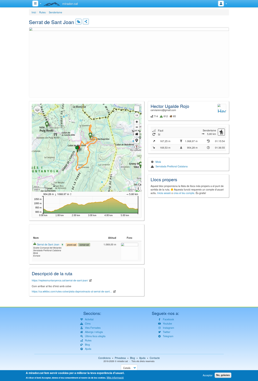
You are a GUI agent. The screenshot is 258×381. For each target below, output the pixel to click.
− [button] (137, 127)
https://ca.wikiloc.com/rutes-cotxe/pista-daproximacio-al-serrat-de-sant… (72, 291)
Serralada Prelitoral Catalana (172, 166)
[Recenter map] (136, 133)
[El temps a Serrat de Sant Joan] (78, 21)
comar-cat (84, 244)
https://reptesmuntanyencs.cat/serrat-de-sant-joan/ (60, 280)
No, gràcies (223, 375)
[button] (129, 62)
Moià (158, 161)
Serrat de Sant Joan (48, 244)
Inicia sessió (164, 193)
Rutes (42, 12)
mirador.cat (122, 361)
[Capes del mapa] (37, 109)
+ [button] (137, 122)
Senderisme (55, 12)
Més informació (115, 377)
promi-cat (71, 244)
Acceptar (208, 375)
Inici (34, 12)
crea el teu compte (184, 193)
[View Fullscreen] (136, 108)
